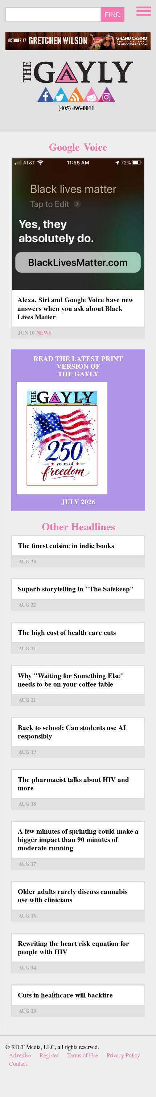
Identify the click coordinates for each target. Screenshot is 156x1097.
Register (49, 1055)
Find (112, 15)
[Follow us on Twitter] (61, 94)
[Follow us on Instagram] (106, 94)
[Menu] (144, 10)
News (44, 332)
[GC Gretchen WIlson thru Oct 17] (78, 41)
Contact (18, 1063)
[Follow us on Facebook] (45, 94)
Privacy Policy (123, 1055)
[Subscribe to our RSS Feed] (76, 94)
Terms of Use (82, 1055)
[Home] (77, 71)
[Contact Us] (91, 94)
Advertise (20, 1055)
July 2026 (78, 502)
